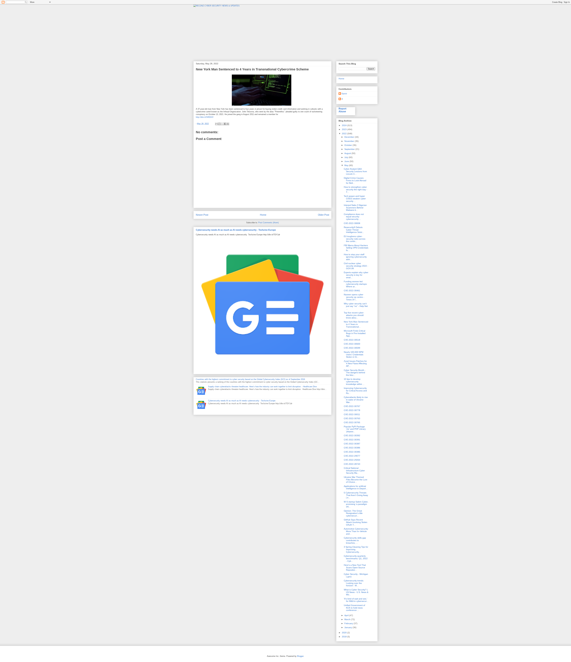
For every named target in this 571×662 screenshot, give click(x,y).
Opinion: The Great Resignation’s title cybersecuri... (353, 513)
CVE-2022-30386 (352, 447)
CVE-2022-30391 (352, 439)
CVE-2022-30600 (352, 344)
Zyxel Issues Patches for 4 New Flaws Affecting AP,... (355, 363)
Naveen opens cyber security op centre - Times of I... (354, 297)
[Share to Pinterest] (227, 123)
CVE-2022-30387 (352, 443)
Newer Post (202, 215)
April (346, 615)
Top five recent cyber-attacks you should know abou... (354, 315)
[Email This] (216, 123)
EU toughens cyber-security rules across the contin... (354, 239)
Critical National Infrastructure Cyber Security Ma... (354, 470)
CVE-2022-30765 (352, 422)
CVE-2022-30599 (352, 348)
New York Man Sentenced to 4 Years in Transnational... (356, 324)
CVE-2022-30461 (352, 290)
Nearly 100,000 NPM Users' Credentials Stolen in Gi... (353, 354)
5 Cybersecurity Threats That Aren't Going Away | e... (356, 495)
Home (263, 215)
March (347, 619)
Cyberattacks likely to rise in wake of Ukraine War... (356, 399)
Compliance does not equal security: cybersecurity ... (354, 216)
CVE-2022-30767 (352, 406)
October (348, 145)
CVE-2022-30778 (352, 410)
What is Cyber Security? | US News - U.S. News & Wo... (356, 592)
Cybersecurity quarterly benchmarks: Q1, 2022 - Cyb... (356, 558)
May (346, 165)
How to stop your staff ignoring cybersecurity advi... (355, 257)
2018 (344, 636)
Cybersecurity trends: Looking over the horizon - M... (354, 583)
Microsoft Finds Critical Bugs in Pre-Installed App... (354, 333)
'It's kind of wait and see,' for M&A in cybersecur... (356, 600)
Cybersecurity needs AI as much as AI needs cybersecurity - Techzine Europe (236, 230)
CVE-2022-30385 (352, 452)
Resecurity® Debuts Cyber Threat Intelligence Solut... (354, 229)
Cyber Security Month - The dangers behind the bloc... (354, 372)
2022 (344, 133)
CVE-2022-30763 (352, 418)
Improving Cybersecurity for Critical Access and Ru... (355, 390)
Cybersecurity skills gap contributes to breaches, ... (355, 540)
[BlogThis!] (219, 123)
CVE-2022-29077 (352, 456)
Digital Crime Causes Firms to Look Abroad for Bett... (355, 180)
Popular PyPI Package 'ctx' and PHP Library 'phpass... (355, 429)
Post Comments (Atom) (268, 222)
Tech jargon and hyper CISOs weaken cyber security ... (355, 198)
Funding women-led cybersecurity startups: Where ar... (355, 284)
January (348, 627)
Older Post (323, 215)
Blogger (300, 656)
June (347, 161)
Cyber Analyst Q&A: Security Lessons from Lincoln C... (355, 171)
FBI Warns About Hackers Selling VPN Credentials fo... (356, 248)
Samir (344, 93)
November (349, 141)
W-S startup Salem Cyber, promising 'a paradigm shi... (356, 504)
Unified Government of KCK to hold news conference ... (354, 607)
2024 (344, 125)
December (349, 137)
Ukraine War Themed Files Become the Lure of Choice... (355, 479)
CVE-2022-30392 (352, 435)
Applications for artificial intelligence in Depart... (356, 487)
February (349, 623)
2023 (344, 129)
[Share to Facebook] (224, 123)
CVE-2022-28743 (352, 464)
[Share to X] (222, 123)
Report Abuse (342, 110)
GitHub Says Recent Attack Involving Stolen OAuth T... (355, 522)
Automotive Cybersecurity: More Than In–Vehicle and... (356, 531)
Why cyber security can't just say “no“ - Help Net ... (356, 306)
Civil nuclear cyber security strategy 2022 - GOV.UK (356, 266)
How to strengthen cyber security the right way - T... (355, 189)
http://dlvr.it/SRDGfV (205, 117)
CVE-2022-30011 (352, 414)
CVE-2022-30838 (352, 223)
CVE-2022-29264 (352, 460)
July (346, 157)
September (349, 149)
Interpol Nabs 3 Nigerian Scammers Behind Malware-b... (355, 207)
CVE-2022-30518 (352, 340)
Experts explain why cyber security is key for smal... (356, 275)
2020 (344, 632)
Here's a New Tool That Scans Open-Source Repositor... (355, 567)
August (348, 153)
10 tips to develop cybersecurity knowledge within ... (354, 381)
